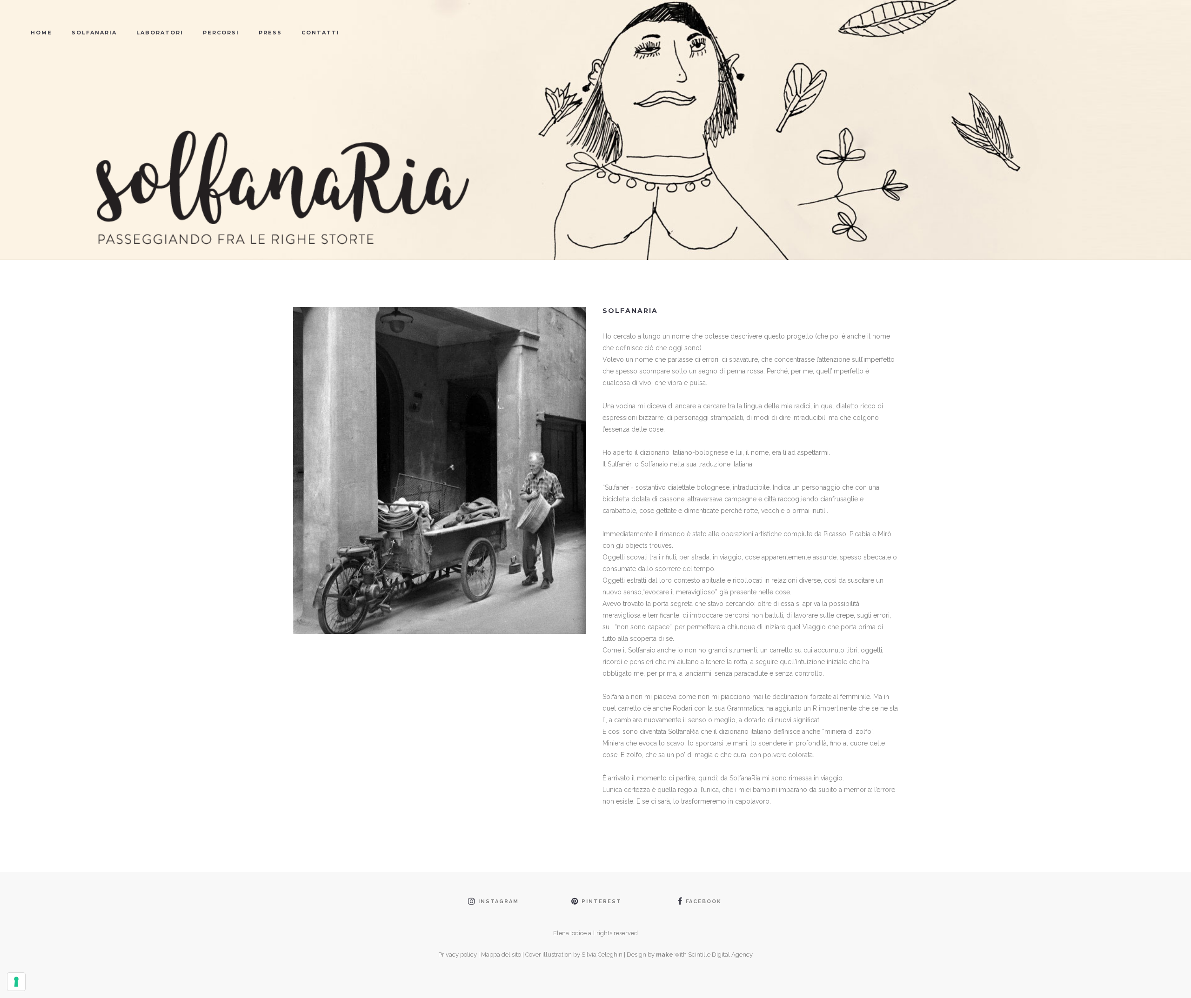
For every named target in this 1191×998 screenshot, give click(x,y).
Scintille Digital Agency (720, 954)
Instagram (498, 901)
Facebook (704, 901)
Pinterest (602, 901)
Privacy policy (457, 954)
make (664, 954)
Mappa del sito (501, 954)
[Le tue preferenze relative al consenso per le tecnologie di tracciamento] (16, 982)
